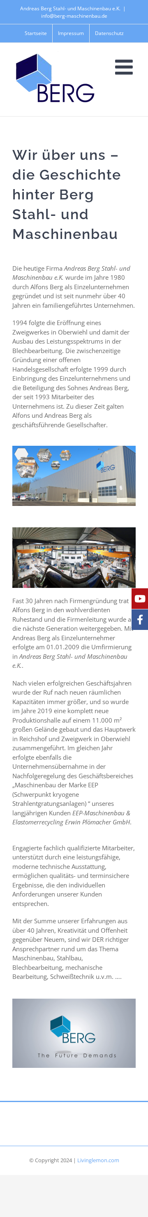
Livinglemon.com (98, 1160)
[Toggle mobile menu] (125, 66)
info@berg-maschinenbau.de (74, 15)
